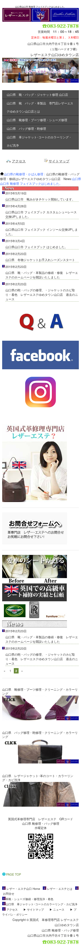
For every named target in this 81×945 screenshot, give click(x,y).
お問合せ (8, 894)
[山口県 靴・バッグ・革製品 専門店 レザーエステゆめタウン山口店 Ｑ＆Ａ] (40, 338)
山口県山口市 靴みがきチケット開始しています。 (40, 199)
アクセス (19, 161)
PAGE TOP (13, 874)
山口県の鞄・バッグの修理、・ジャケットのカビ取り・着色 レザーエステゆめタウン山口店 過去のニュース (41, 294)
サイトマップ (59, 161)
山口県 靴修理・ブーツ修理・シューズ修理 (37, 120)
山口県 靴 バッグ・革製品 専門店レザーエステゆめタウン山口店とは (40, 107)
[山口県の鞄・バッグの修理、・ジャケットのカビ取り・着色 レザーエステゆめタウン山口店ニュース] (34, 626)
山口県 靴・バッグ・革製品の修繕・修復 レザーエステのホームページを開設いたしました (41, 274)
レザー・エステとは (59, 889)
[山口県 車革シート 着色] (34, 618)
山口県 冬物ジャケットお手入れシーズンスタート (40, 260)
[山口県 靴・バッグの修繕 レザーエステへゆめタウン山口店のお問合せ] (34, 543)
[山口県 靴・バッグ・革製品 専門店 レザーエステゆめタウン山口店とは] (34, 501)
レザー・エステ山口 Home (23, 889)
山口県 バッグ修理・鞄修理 (26, 128)
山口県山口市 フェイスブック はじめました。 (36, 247)
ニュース (58, 909)
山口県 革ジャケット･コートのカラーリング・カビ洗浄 (39, 141)
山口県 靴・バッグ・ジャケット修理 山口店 (37, 94)
